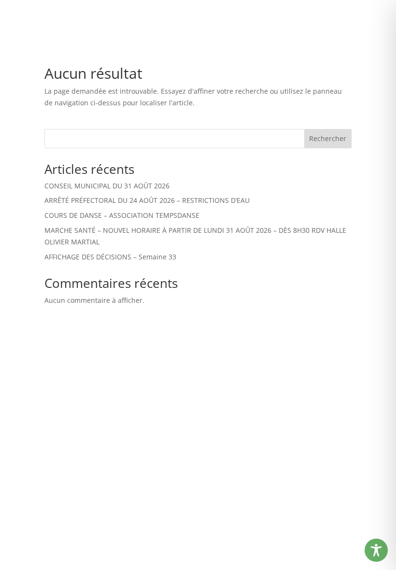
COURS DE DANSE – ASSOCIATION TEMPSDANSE (121, 215)
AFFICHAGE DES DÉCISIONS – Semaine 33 (110, 256)
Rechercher (327, 138)
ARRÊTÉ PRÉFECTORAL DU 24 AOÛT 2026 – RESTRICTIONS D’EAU (147, 200)
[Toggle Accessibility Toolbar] (376, 550)
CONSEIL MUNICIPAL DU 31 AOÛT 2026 (107, 185)
